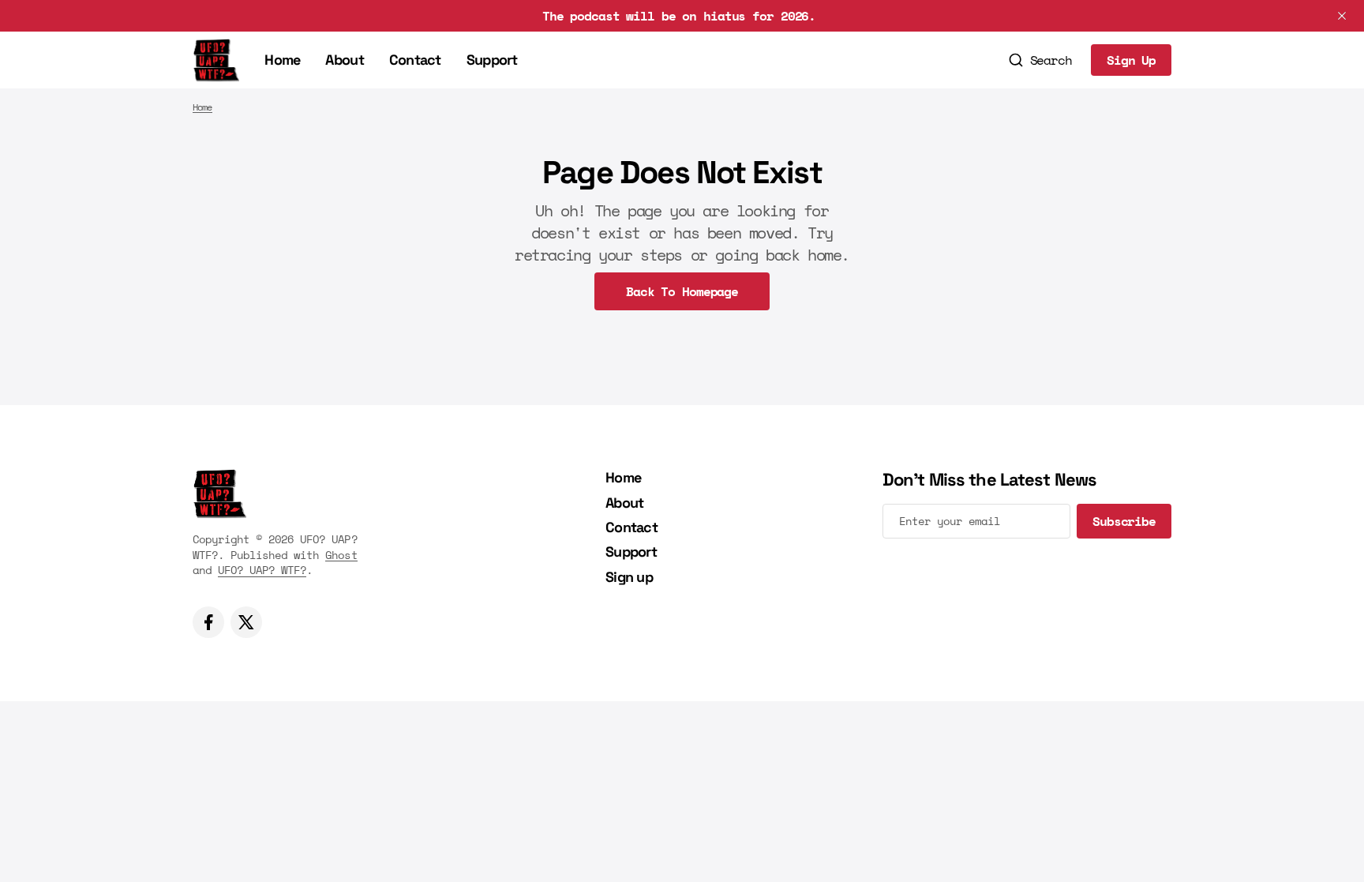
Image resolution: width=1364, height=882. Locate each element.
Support (492, 60)
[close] (1342, 16)
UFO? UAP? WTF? (262, 569)
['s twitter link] (246, 622)
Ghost (341, 554)
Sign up (629, 577)
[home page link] (216, 60)
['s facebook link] (208, 622)
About (344, 60)
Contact (415, 60)
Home (282, 60)
